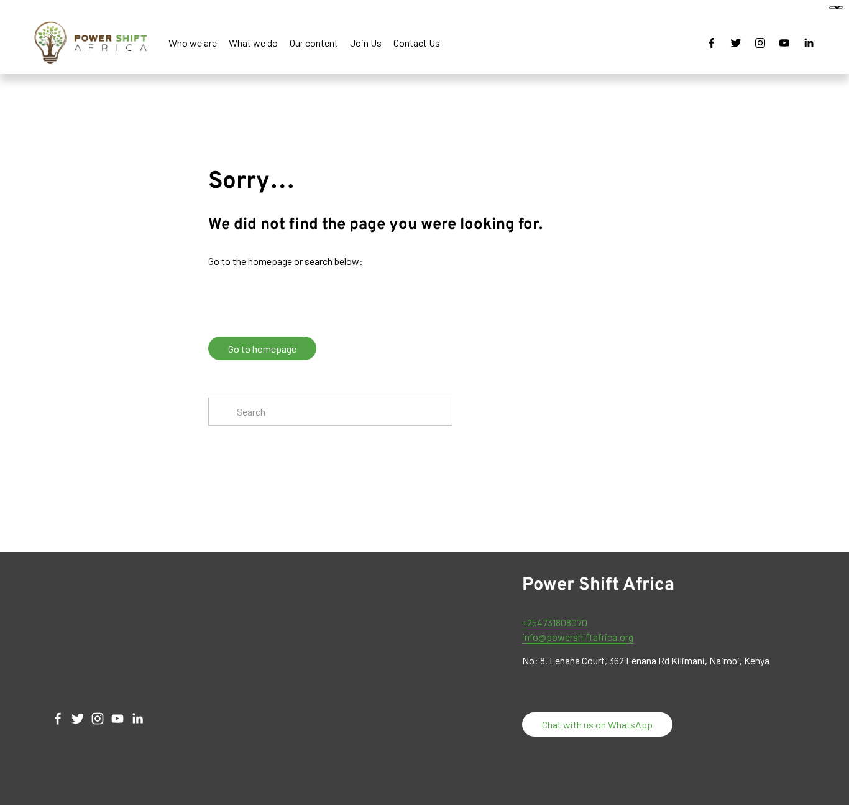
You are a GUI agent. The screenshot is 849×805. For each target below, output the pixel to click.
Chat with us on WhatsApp (597, 724)
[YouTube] (784, 43)
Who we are (192, 43)
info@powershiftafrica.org (577, 637)
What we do (253, 43)
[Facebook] (711, 43)
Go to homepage (262, 349)
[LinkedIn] (808, 43)
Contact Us (416, 43)
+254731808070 (554, 622)
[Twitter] (736, 43)
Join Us (366, 43)
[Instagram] (760, 43)
